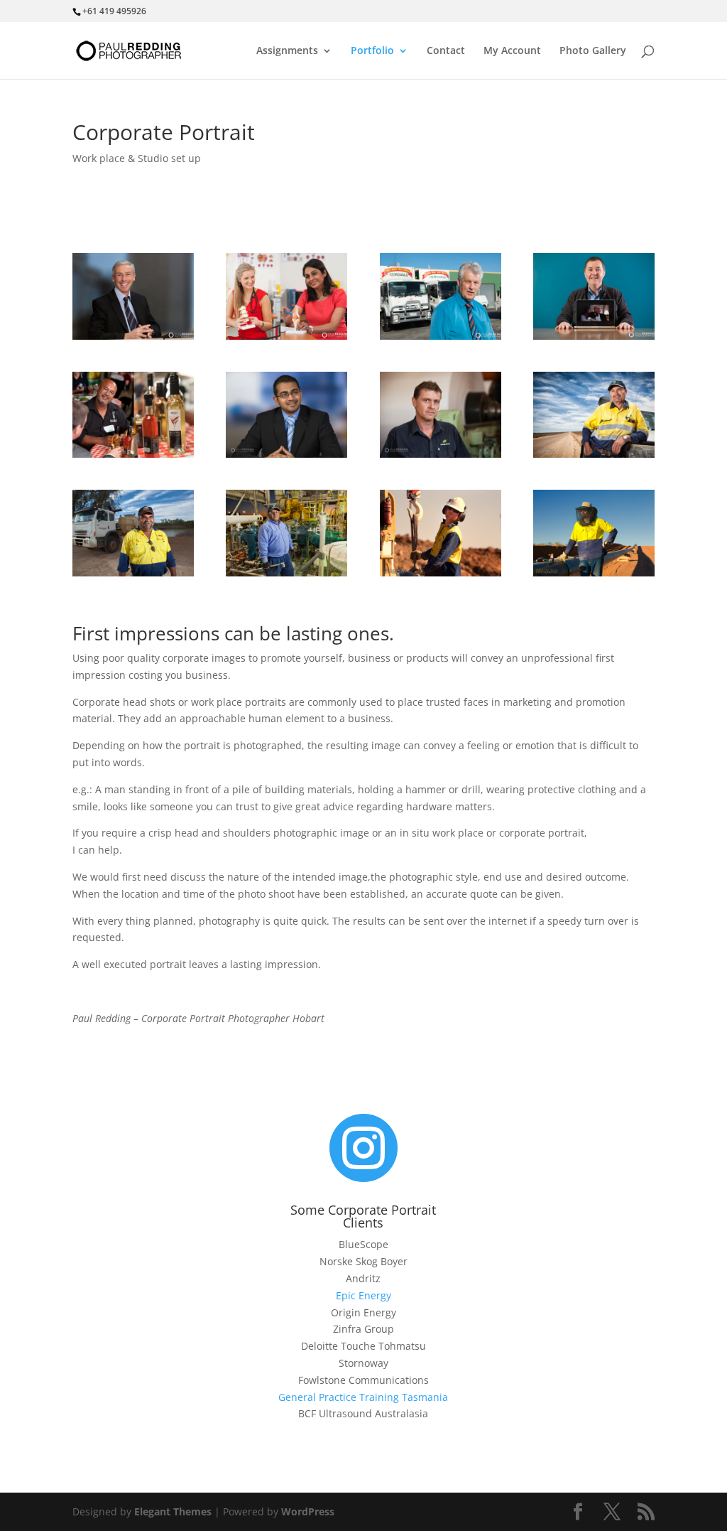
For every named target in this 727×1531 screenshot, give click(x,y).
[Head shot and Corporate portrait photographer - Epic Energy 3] (286, 572)
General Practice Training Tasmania (363, 1397)
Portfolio (372, 51)
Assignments (287, 51)
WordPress (307, 1511)
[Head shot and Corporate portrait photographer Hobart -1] (133, 336)
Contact (446, 51)
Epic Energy (363, 1295)
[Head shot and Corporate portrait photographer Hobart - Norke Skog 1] (440, 454)
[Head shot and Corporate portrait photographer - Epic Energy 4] (440, 572)
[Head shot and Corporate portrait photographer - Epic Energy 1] (594, 454)
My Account (512, 51)
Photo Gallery (592, 51)
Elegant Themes (173, 1511)
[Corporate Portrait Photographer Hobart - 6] (286, 454)
